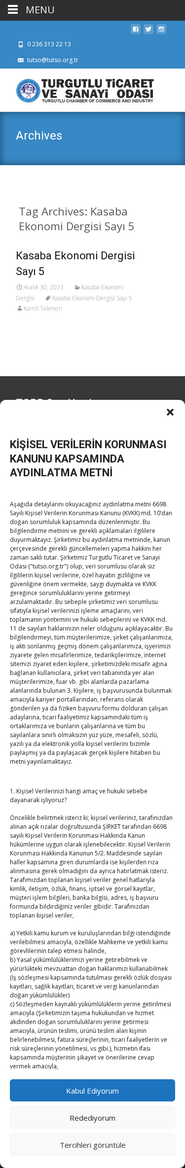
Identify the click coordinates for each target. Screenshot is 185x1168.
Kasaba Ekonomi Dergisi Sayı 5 (92, 298)
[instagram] (161, 31)
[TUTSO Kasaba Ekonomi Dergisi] (77, 88)
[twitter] (148, 31)
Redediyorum (92, 1118)
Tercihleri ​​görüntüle (93, 1145)
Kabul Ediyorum (92, 1091)
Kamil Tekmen (43, 308)
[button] (170, 412)
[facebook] (136, 31)
